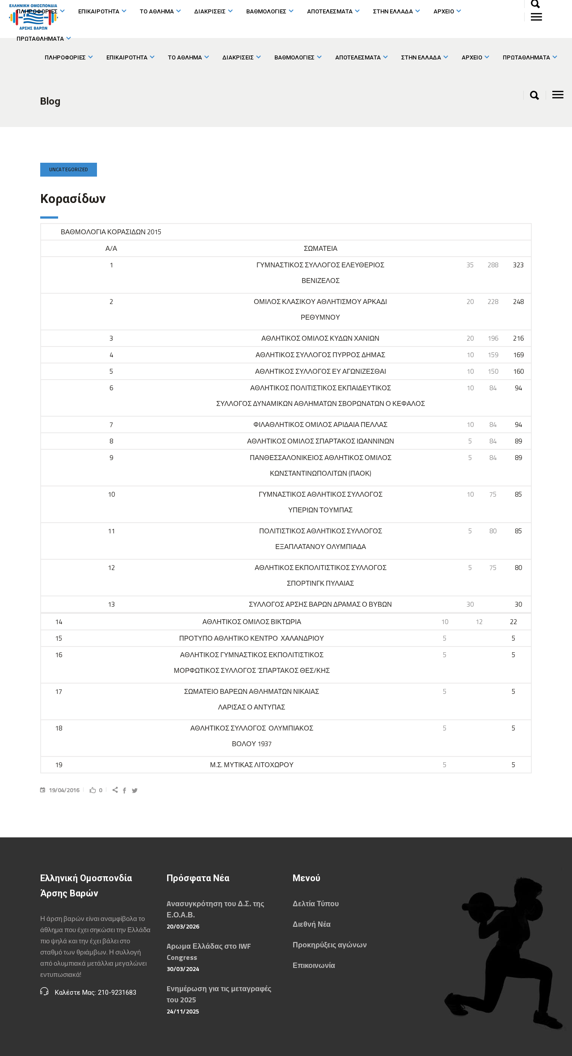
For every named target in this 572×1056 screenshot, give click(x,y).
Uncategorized (68, 169)
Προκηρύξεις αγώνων (330, 944)
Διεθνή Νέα (312, 924)
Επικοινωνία (314, 965)
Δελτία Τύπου (316, 903)
